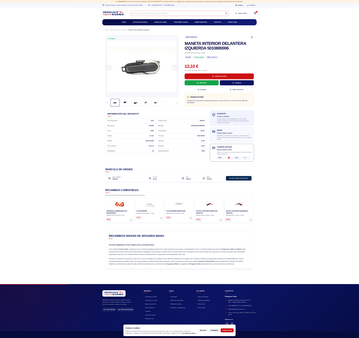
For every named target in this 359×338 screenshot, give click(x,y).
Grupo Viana (232, 22)
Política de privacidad (177, 300)
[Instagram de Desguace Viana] (232, 324)
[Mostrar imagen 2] (125, 102)
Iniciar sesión (202, 307)
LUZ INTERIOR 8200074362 (175, 211)
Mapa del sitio (149, 318)
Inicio (124, 22)
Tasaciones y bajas (181, 22)
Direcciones (201, 304)
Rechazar (203, 330)
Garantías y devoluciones (178, 307)
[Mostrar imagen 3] (135, 102)
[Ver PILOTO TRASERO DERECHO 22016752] (220, 220)
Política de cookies (176, 304)
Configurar (214, 330)
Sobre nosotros (201, 22)
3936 (188, 57)
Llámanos (238, 83)
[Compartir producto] (252, 37)
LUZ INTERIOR (141, 211)
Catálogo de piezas (140, 22)
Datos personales (203, 296)
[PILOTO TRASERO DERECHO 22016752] (209, 203)
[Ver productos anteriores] (248, 194)
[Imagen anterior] (109, 66)
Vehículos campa (160, 22)
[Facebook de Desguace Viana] (227, 324)
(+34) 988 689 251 (169, 5)
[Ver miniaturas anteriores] (107, 103)
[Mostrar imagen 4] (145, 102)
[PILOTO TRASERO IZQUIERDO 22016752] (239, 203)
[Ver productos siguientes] (252, 194)
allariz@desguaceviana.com (236, 309)
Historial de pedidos (204, 300)
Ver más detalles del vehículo (238, 178)
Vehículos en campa (151, 300)
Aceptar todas (227, 330)
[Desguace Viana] (114, 293)
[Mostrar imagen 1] (115, 102)
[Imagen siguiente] (174, 66)
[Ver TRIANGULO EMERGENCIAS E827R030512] (131, 220)
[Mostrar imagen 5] (155, 102)
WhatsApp (203, 83)
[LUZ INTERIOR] (149, 203)
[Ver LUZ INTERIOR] (161, 217)
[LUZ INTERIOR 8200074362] (179, 203)
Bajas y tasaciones (150, 304)
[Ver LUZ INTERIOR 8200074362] (190, 217)
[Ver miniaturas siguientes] (177, 103)
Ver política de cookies (188, 333)
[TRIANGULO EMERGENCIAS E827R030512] (119, 203)
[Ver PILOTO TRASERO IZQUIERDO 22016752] (250, 220)
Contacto (217, 22)
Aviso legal (174, 296)
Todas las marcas (150, 315)
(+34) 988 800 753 (156, 5)
